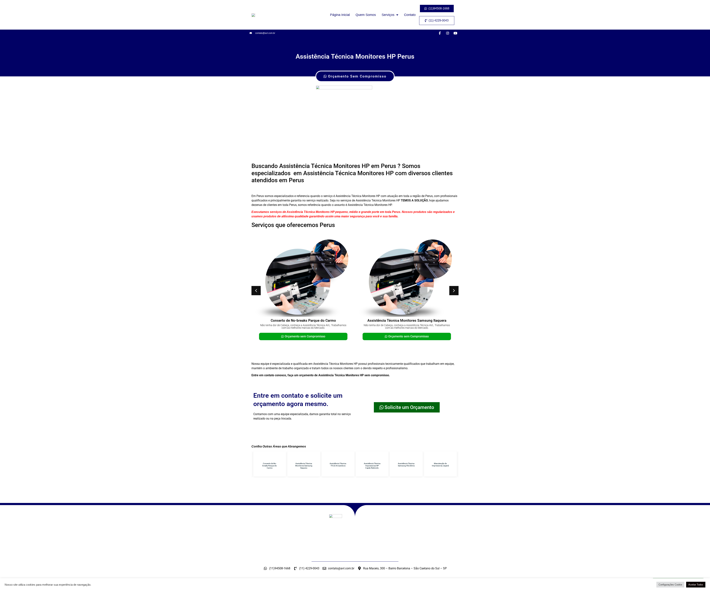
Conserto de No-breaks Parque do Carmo (303, 320)
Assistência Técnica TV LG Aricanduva (338, 464)
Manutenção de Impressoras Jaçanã (440, 464)
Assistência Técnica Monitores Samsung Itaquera (406, 320)
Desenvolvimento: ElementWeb (355, 586)
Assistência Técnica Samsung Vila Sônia (406, 464)
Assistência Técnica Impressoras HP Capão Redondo (372, 465)
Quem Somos (366, 15)
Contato (410, 15)
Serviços (388, 15)
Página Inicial (340, 15)
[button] (256, 290)
